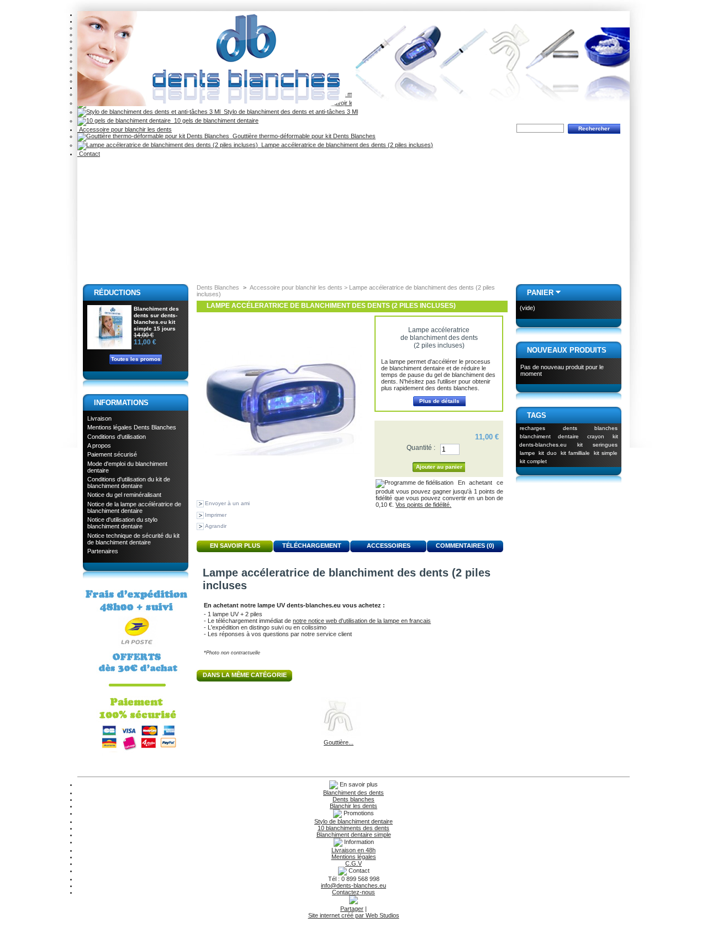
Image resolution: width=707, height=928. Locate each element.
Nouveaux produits (566, 350)
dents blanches (590, 428)
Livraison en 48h (353, 850)
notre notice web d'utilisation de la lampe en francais (362, 620)
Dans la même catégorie (245, 675)
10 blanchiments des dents (353, 828)
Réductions (117, 293)
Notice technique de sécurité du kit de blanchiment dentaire (133, 539)
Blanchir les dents (353, 806)
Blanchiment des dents (353, 792)
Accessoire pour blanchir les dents (124, 129)
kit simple (606, 453)
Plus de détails (439, 401)
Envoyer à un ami (227, 503)
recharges (532, 428)
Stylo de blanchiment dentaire (353, 821)
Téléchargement (311, 545)
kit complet (533, 461)
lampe (527, 453)
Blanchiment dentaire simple (353, 834)
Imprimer (215, 515)
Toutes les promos (136, 359)
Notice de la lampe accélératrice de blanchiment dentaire (134, 507)
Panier (540, 293)
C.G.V (353, 863)
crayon (595, 436)
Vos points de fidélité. (423, 504)
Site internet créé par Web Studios (353, 915)
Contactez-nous (353, 892)
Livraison (99, 418)
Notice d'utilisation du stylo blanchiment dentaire (122, 522)
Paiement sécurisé (112, 454)
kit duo (548, 453)
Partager (351, 908)
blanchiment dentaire (549, 436)
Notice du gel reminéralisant (124, 494)
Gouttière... (339, 742)
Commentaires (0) (465, 545)
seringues (605, 445)
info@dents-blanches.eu (353, 885)
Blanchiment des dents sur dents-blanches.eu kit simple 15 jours (156, 319)
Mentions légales (353, 856)
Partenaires (102, 551)
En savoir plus (235, 545)
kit (580, 445)
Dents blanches (353, 799)
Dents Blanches (218, 287)
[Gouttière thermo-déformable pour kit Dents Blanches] (338, 735)
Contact (88, 153)
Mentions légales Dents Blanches (131, 427)
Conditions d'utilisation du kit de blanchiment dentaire (128, 482)
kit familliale (575, 453)
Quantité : (421, 448)
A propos (99, 445)
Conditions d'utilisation (116, 436)
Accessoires (388, 545)
